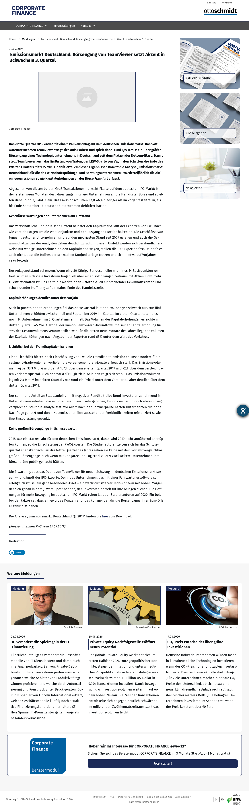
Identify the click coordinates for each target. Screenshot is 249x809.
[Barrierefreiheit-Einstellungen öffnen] (243, 411)
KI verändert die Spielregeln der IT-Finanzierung (47, 657)
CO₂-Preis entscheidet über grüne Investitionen (202, 657)
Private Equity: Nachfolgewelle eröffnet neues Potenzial (124, 657)
